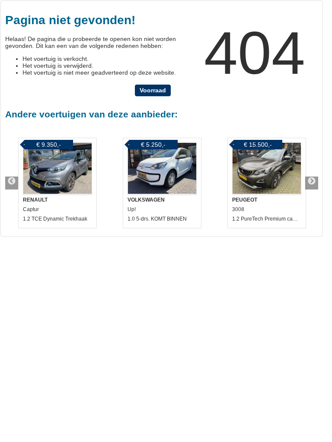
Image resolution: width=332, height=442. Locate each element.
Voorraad (153, 90)
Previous (11, 183)
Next (311, 183)
